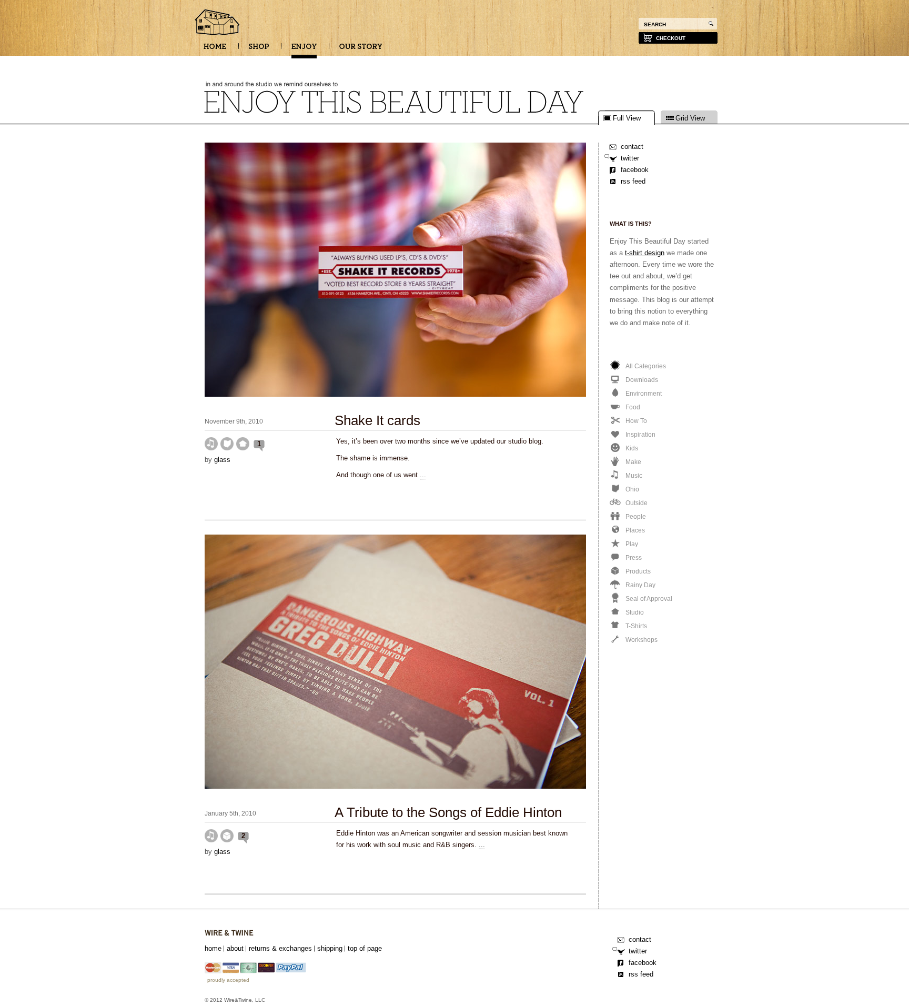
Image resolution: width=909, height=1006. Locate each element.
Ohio (227, 443)
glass (222, 460)
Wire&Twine (229, 933)
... (423, 475)
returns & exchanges (280, 948)
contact (632, 146)
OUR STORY (360, 50)
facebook (635, 170)
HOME (215, 50)
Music (211, 443)
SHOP (259, 50)
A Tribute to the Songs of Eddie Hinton (448, 812)
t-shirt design (644, 253)
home (213, 948)
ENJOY (304, 50)
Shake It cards (377, 420)
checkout (670, 38)
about (235, 948)
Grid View (690, 118)
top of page (365, 948)
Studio (242, 443)
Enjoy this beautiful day (217, 23)
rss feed (633, 181)
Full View (627, 118)
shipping (329, 948)
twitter (630, 158)
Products (227, 835)
